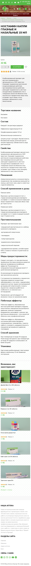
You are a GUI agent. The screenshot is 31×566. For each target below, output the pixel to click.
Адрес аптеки (5, 546)
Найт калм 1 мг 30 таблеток (9, 456)
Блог (2, 549)
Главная (3, 541)
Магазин (3, 543)
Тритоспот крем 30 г (7, 480)
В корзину (17, 67)
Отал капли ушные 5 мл (8, 433)
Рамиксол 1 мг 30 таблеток (9, 409)
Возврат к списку (6, 490)
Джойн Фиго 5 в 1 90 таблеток (10, 385)
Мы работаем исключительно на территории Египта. (15, 14)
